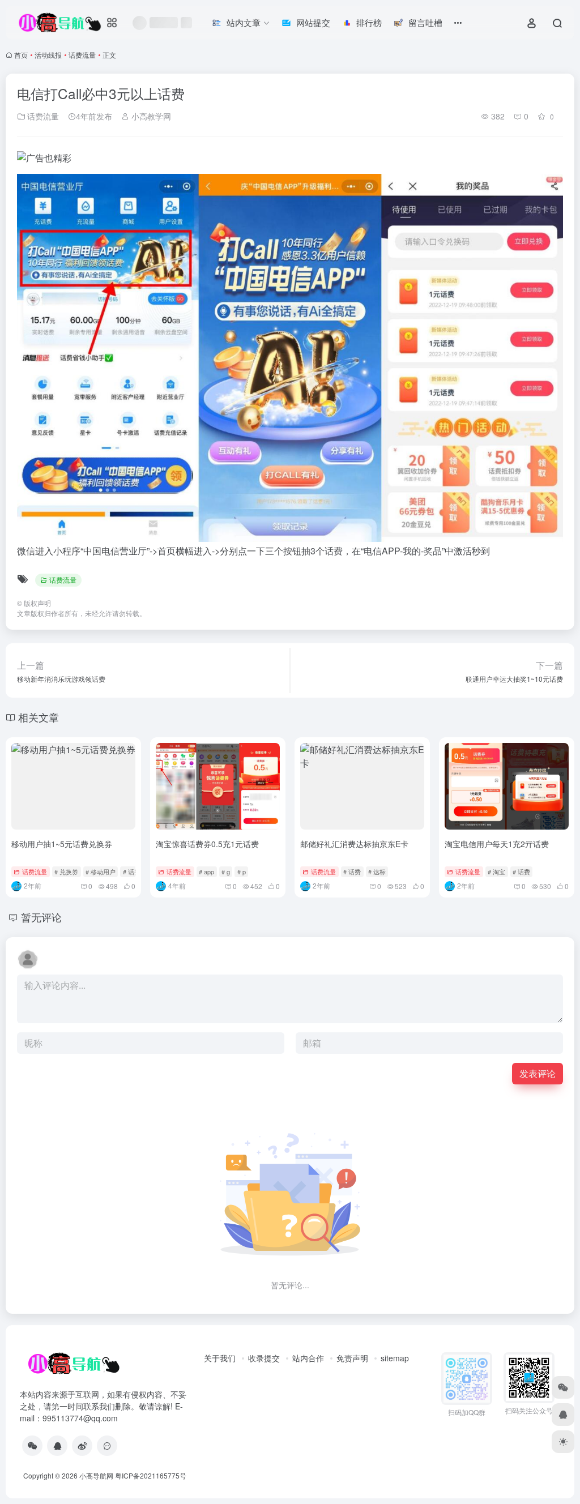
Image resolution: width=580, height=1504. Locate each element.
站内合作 (308, 1358)
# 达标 (377, 871)
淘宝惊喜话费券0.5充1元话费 (207, 843)
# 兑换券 (66, 871)
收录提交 (264, 1358)
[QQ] (57, 1445)
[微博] (82, 1445)
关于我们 (220, 1358)
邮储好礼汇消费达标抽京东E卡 (354, 843)
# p (241, 871)
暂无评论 (41, 916)
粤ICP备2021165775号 (150, 1475)
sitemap (395, 1358)
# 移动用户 (101, 871)
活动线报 (48, 54)
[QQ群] (107, 1445)
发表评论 (537, 1073)
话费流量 (82, 54)
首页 (21, 54)
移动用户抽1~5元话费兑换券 (61, 843)
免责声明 (352, 1358)
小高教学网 (150, 116)
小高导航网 (96, 1475)
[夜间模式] (563, 1441)
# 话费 (131, 871)
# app (206, 871)
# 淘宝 (496, 871)
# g (225, 871)
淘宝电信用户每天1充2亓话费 (497, 843)
